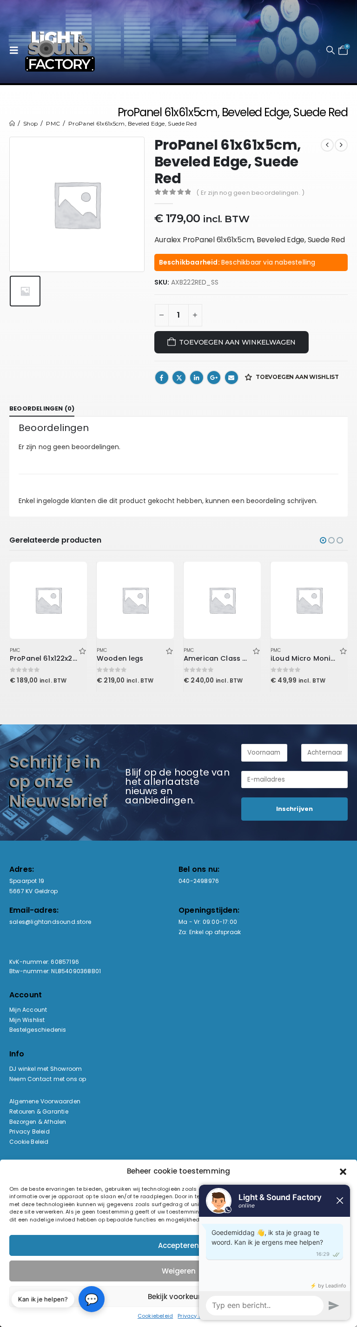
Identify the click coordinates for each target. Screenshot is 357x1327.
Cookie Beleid (29, 1142)
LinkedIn (196, 377)
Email (231, 377)
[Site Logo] (60, 50)
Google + (213, 377)
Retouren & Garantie (38, 1111)
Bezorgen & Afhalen (37, 1122)
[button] (16, 50)
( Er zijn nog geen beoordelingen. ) (250, 193)
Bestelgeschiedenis (37, 1030)
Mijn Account (28, 1010)
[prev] (327, 145)
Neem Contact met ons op (47, 1079)
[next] (341, 145)
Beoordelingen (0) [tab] (41, 408)
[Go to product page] (48, 600)
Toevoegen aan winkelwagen (237, 342)
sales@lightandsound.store (50, 922)
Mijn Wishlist (27, 1020)
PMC (15, 650)
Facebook (161, 377)
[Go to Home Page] (12, 123)
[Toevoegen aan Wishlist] (82, 650)
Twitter (179, 377)
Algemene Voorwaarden (44, 1101)
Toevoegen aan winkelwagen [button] (71, 577)
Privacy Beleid (29, 1131)
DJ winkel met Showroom (45, 1069)
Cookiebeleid (155, 1316)
